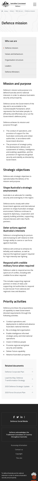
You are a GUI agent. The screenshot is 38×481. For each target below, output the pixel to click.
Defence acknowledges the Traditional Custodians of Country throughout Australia (19, 434)
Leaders (8, 66)
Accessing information (19, 445)
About (12, 11)
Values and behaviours (14, 54)
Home (6, 11)
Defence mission (11, 48)
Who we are (19, 11)
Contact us (19, 449)
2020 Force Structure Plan (15, 392)
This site (19, 458)
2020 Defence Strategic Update (17, 386)
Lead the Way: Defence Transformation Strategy (15, 379)
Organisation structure (14, 60)
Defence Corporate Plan (14, 372)
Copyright (19, 453)
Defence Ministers (12, 72)
